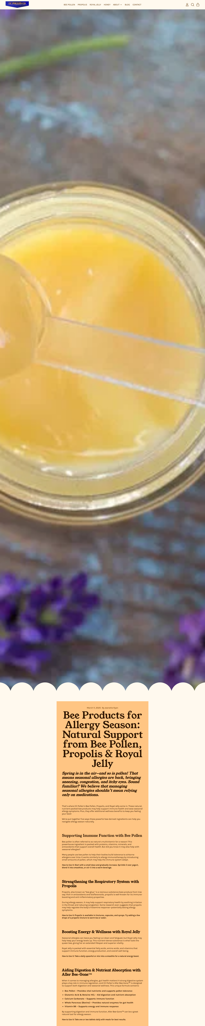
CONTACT (137, 4)
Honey (107, 4)
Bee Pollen (69, 4)
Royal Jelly (95, 4)
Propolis (82, 4)
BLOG (127, 4)
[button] (192, 5)
